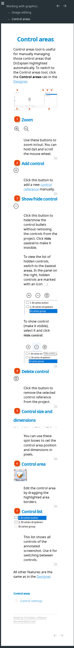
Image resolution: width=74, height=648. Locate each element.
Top (55, 157)
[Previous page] (58, 5)
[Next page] (65, 5)
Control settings (31, 601)
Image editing (21, 12)
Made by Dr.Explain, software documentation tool (29, 619)
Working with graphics (22, 6)
